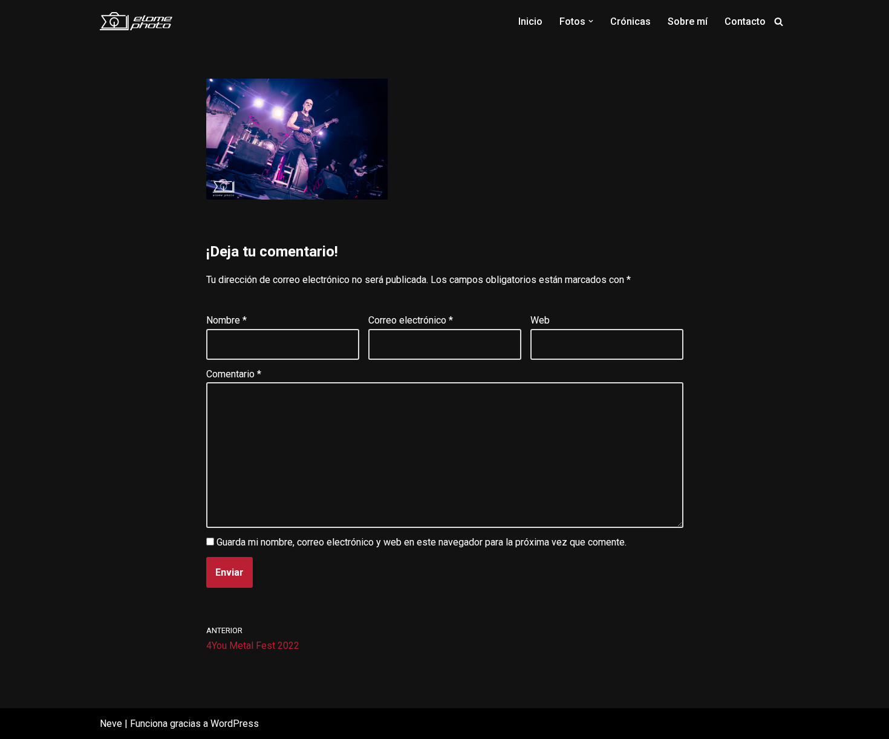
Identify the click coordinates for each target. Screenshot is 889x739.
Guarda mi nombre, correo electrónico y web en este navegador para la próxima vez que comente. (422, 542)
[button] (590, 21)
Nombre (226, 320)
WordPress (234, 723)
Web (540, 320)
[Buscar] (778, 21)
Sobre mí (688, 21)
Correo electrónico (410, 320)
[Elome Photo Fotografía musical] (136, 21)
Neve (111, 723)
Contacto (745, 21)
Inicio (530, 21)
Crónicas (630, 21)
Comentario (233, 374)
